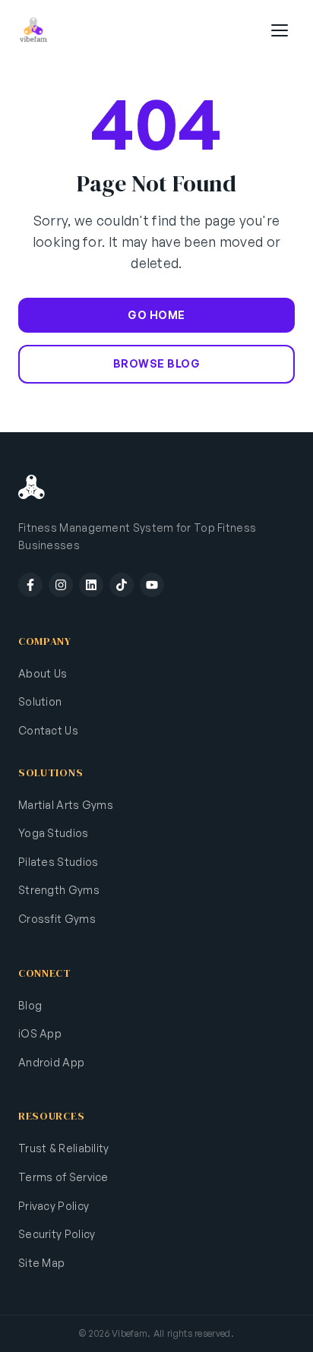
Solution (40, 701)
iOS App (40, 1033)
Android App (51, 1062)
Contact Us (48, 730)
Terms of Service (63, 1176)
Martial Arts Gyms (65, 804)
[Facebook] (30, 585)
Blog (30, 1005)
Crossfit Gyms (57, 918)
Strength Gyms (59, 889)
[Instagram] (61, 585)
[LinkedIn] (91, 585)
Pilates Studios (58, 861)
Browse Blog (157, 363)
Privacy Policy (53, 1205)
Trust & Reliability (63, 1148)
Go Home (156, 314)
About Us (42, 673)
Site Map (41, 1262)
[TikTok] (121, 585)
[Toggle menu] (279, 30)
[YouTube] (152, 585)
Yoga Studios (53, 832)
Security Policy (57, 1233)
